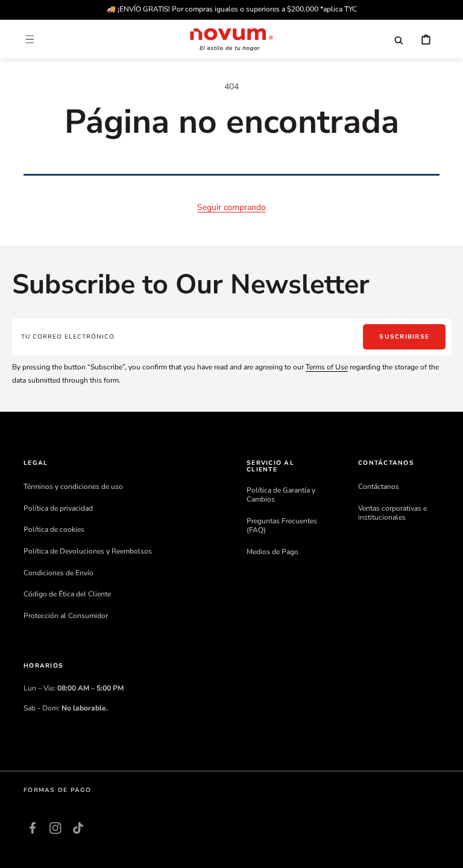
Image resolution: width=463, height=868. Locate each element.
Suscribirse (404, 337)
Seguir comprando (231, 207)
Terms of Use (327, 367)
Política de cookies (54, 529)
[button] (29, 39)
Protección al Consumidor (66, 616)
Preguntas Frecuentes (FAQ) (282, 525)
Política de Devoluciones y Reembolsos (88, 551)
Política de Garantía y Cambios (281, 495)
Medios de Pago (272, 552)
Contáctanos (378, 486)
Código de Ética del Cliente (67, 594)
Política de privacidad (58, 508)
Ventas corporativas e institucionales (392, 513)
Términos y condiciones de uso (73, 486)
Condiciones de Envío (58, 573)
